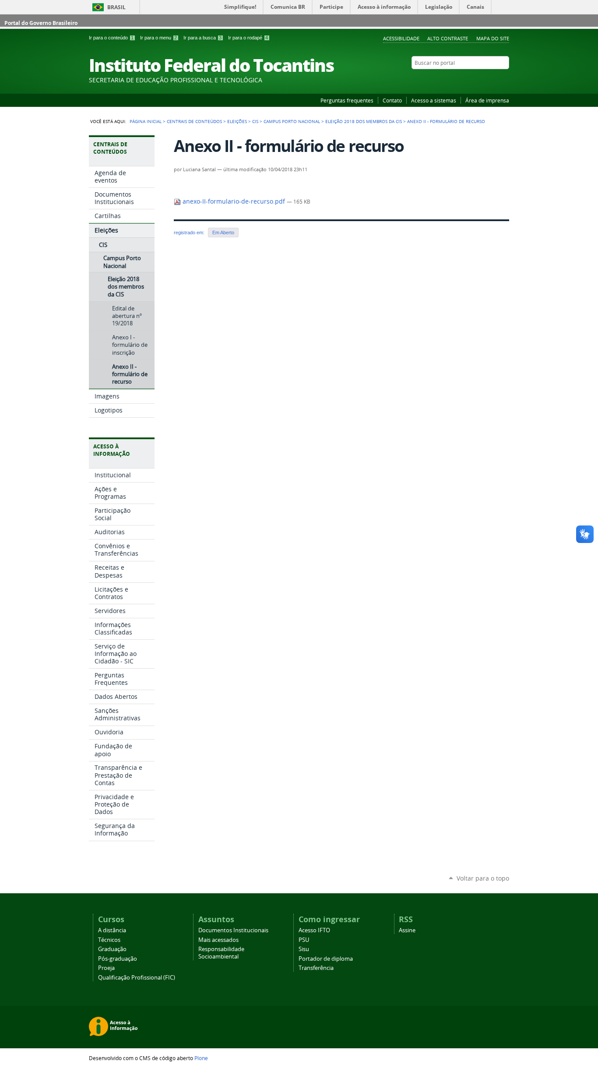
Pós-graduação (117, 958)
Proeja (106, 968)
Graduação (112, 949)
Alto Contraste (447, 38)
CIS (255, 121)
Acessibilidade (401, 38)
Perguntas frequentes (346, 100)
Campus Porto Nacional (292, 121)
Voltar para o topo (483, 878)
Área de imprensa (487, 100)
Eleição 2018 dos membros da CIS (363, 121)
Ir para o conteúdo (111, 37)
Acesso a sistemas (433, 100)
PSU (304, 940)
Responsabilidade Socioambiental (221, 952)
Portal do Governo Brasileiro (40, 23)
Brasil (116, 7)
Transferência (316, 968)
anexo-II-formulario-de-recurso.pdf (234, 201)
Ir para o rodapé (248, 37)
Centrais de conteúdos (194, 121)
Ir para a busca (202, 37)
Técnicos (109, 940)
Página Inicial (146, 121)
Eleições (237, 121)
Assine (407, 930)
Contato (392, 100)
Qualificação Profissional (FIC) (136, 977)
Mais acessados (218, 940)
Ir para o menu (158, 37)
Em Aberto (223, 232)
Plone (201, 1057)
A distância (112, 930)
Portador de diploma (326, 958)
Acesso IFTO (314, 930)
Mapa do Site (492, 38)
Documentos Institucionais (233, 930)
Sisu (304, 949)
